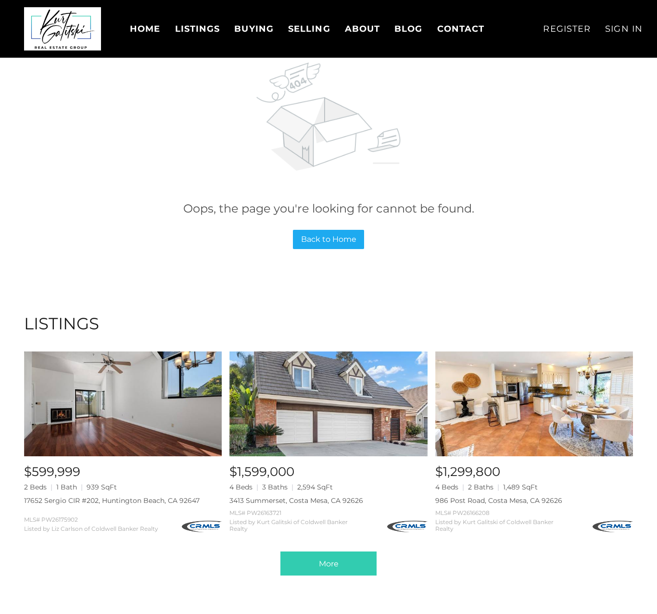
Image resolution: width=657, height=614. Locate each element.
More (329, 563)
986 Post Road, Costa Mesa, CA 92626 (498, 500)
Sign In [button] (624, 29)
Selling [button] (309, 29)
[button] (62, 28)
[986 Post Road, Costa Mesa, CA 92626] (534, 403)
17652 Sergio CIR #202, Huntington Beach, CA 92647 (112, 500)
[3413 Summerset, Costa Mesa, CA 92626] (328, 403)
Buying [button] (254, 29)
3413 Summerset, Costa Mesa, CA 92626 (296, 500)
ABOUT (362, 29)
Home (145, 29)
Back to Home (328, 239)
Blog (408, 29)
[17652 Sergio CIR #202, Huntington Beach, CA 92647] (123, 403)
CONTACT (461, 29)
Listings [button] (197, 29)
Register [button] (567, 29)
